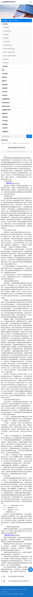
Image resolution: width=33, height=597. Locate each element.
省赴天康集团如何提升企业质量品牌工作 (19, 581)
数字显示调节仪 (6, 102)
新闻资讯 (15, 143)
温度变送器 (5, 117)
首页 (10, 143)
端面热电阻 (6, 62)
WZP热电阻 (6, 27)
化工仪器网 (9, 594)
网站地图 (21, 594)
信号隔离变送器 (6, 99)
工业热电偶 (5, 66)
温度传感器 (5, 124)
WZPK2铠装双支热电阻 (9, 48)
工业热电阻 (5, 24)
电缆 (3, 70)
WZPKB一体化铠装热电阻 (9, 55)
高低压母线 (5, 84)
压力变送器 (5, 120)
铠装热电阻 (6, 34)
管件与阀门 (5, 91)
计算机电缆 (5, 73)
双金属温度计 (5, 131)
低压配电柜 (5, 88)
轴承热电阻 (6, 59)
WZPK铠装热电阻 (7, 45)
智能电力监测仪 (6, 106)
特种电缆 (4, 77)
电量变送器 (5, 113)
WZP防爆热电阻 (7, 31)
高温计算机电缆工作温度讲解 (16, 576)
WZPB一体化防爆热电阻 (9, 52)
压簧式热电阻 (6, 41)
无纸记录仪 (5, 95)
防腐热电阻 (6, 38)
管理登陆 (15, 594)
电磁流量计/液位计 (6, 109)
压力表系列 (5, 128)
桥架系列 (4, 81)
